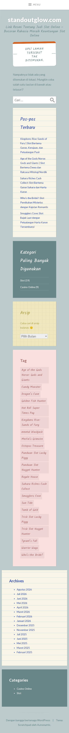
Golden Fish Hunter (34, 401)
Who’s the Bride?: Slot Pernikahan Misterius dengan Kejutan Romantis (34, 203)
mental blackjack (32, 432)
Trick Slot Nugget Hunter (32, 531)
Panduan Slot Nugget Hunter (31, 467)
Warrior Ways (30, 548)
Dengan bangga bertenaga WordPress (28, 720)
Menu (37, 5)
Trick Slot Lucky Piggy (31, 519)
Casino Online (27, 287)
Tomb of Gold (30, 510)
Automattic (43, 724)
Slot (22, 280)
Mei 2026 (22, 603)
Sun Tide (27, 503)
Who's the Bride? (32, 555)
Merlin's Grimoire (32, 439)
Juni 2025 (22, 638)
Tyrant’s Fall (29, 541)
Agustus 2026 (24, 589)
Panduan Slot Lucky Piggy (34, 455)
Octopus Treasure (32, 446)
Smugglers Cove (31, 496)
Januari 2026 (24, 620)
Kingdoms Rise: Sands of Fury (31, 422)
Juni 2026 (22, 598)
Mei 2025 (22, 643)
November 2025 (26, 629)
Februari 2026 (24, 616)
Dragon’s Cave (30, 394)
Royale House (30, 477)
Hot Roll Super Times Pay (31, 410)
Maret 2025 (23, 647)
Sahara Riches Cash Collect (34, 486)
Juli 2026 (22, 593)
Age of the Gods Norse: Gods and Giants (32, 375)
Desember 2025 (25, 625)
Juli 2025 (22, 634)
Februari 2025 (24, 652)
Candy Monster (31, 387)
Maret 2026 (23, 611)
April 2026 (22, 607)
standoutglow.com (34, 19)
